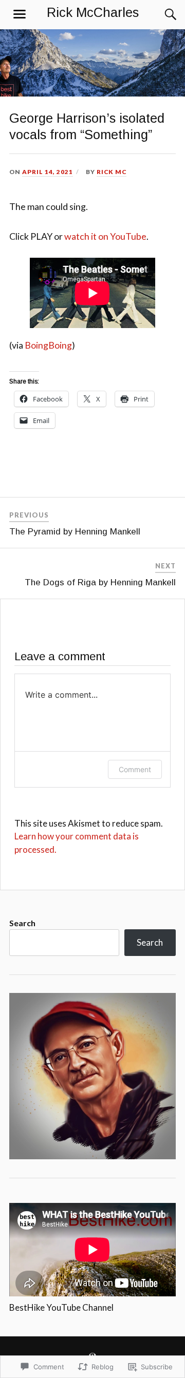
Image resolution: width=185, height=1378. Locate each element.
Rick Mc (111, 172)
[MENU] (19, 14)
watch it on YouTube (105, 236)
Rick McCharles (93, 12)
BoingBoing (48, 345)
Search (22, 923)
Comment (135, 769)
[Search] (160, 14)
